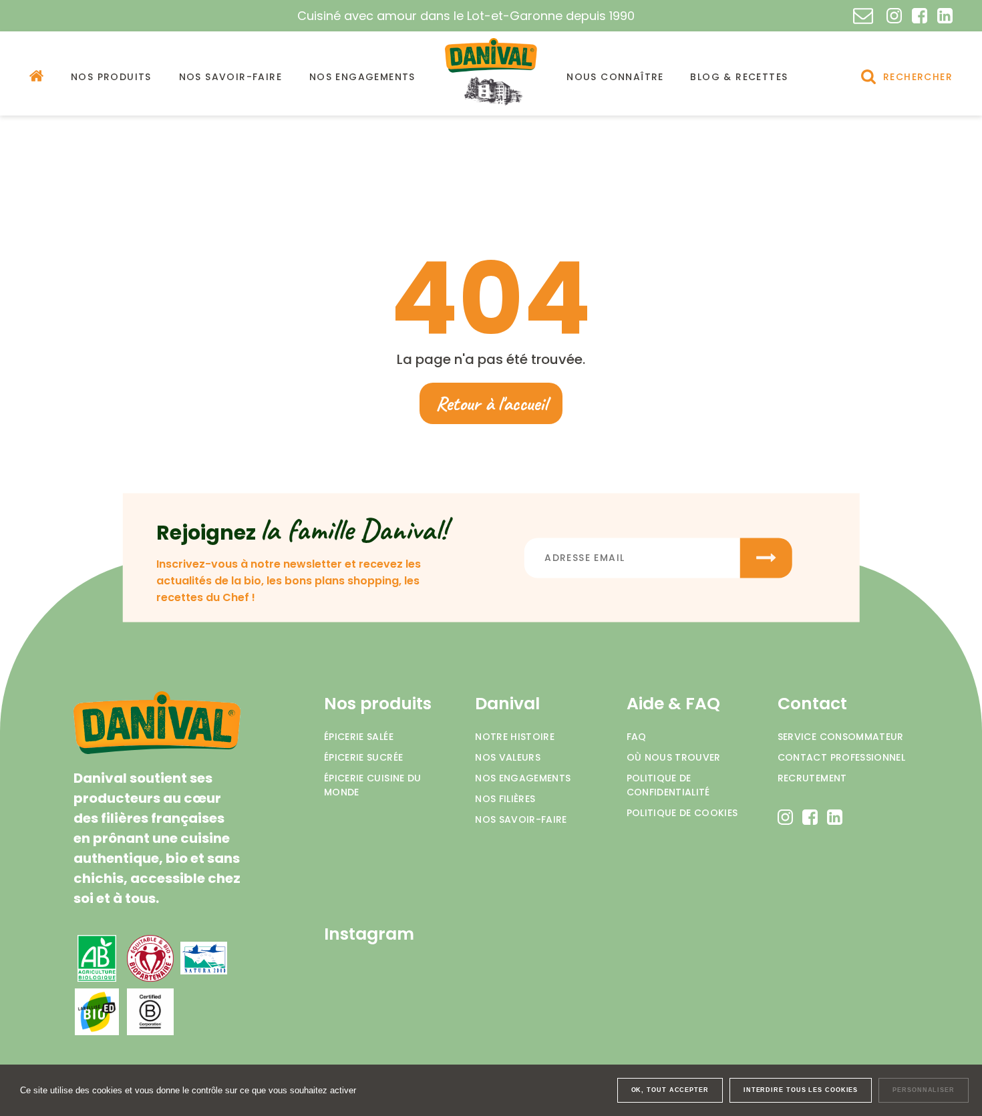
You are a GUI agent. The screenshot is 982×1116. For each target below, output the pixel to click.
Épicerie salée (358, 736)
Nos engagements (522, 778)
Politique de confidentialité (668, 785)
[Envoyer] (766, 558)
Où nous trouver (674, 757)
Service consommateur (841, 736)
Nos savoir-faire (521, 819)
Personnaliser (923, 1090)
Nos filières (505, 798)
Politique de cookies (682, 812)
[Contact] (863, 16)
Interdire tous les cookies (801, 1090)
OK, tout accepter (670, 1090)
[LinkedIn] (945, 15)
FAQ (637, 736)
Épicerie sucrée (363, 757)
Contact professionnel (841, 757)
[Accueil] (36, 75)
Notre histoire (514, 736)
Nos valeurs (507, 757)
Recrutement (812, 778)
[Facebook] (919, 15)
